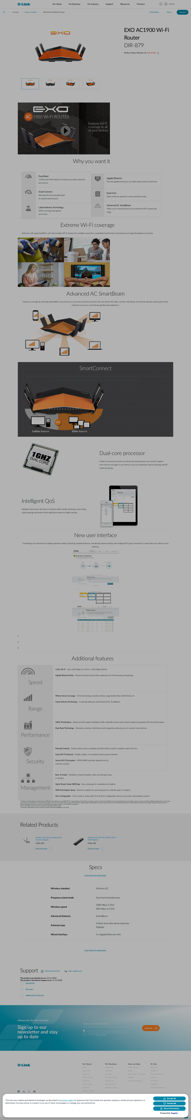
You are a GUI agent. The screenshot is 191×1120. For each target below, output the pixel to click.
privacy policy (67, 1100)
